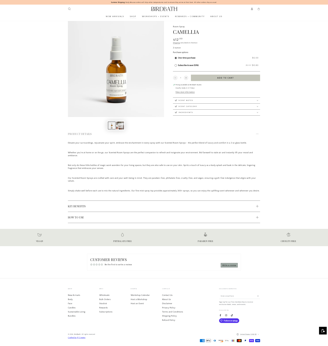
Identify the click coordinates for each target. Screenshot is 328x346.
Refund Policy (168, 320)
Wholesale (104, 295)
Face (70, 303)
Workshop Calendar (140, 295)
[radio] (176, 58)
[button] (69, 9)
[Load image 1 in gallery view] (112, 125)
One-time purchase (186, 58)
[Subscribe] (258, 296)
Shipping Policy (169, 316)
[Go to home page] (164, 9)
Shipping (176, 43)
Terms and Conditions (172, 312)
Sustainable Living (76, 312)
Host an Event (137, 303)
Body (70, 299)
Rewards (103, 308)
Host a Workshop (139, 299)
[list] (164, 238)
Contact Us (167, 295)
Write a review (229, 265)
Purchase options (180, 52)
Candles (71, 308)
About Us (166, 299)
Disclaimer (167, 303)
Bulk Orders (105, 299)
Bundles (71, 316)
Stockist (103, 303)
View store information (185, 92)
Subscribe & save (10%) (189, 65)
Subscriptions (105, 312)
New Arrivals (74, 295)
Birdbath (77, 334)
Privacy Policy (168, 308)
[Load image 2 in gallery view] (120, 125)
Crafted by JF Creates (76, 338)
